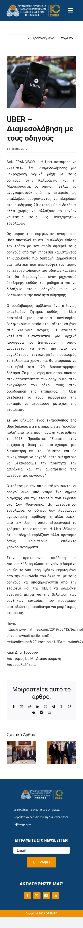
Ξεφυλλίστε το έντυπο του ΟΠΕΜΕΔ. (37, 809)
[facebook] (27, 895)
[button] (10, 752)
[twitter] (37, 895)
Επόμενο (65, 38)
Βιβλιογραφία (22, 824)
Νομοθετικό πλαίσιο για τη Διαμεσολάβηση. (41, 817)
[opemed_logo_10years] (33, 6)
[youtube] (46, 895)
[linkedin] (55, 895)
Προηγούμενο (43, 38)
